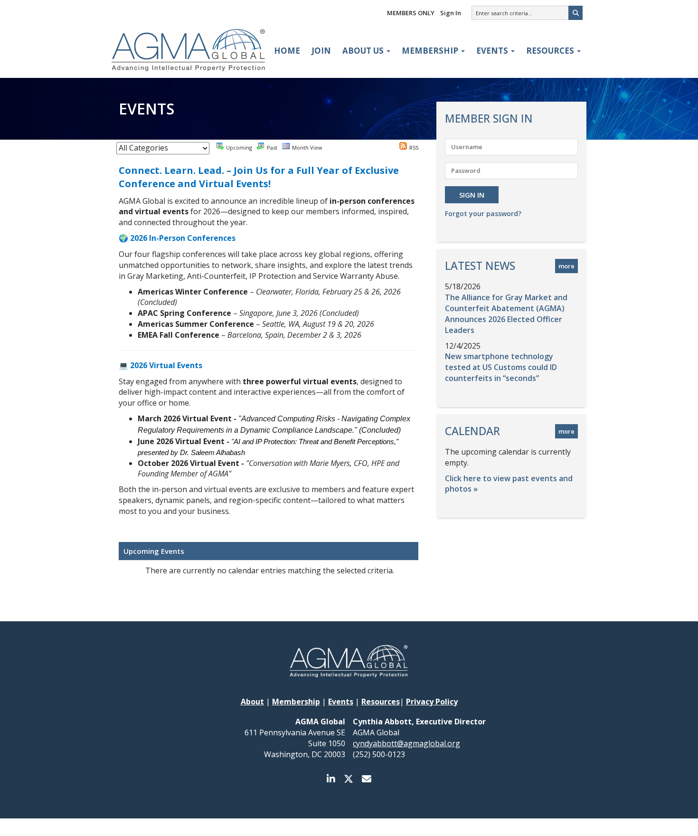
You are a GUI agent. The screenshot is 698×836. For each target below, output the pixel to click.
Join (321, 50)
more (566, 266)
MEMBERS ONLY (410, 13)
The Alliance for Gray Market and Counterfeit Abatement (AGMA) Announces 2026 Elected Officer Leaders (506, 313)
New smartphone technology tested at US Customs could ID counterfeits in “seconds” (501, 367)
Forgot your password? (483, 213)
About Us (364, 50)
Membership (431, 50)
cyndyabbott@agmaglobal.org (406, 743)
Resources (551, 50)
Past (272, 147)
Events (493, 50)
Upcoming (239, 147)
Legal (442, 827)
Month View (307, 147)
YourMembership (403, 827)
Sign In (450, 13)
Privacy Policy (432, 701)
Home (287, 50)
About (252, 701)
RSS (413, 147)
